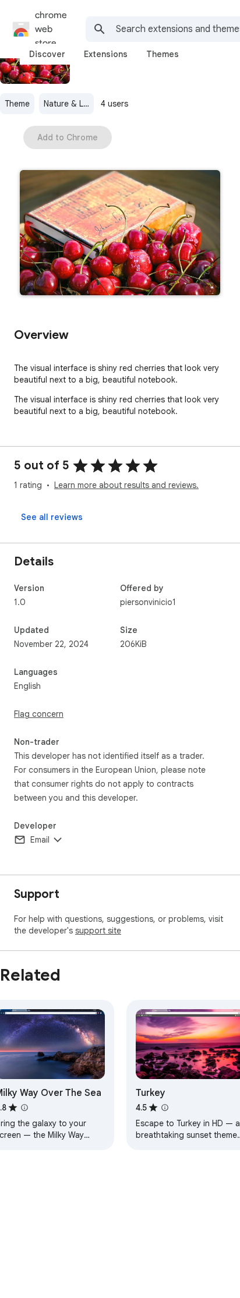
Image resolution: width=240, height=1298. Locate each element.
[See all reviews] (52, 517)
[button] (120, 233)
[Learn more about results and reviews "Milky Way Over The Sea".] (24, 1108)
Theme (17, 103)
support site (98, 930)
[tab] (47, 54)
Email (40, 839)
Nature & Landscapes (69, 103)
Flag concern (38, 714)
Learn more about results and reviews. (126, 485)
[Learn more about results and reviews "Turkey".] (165, 1108)
